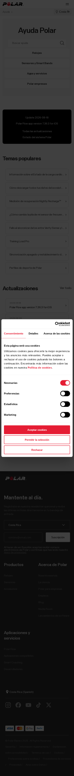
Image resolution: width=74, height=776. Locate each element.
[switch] (65, 393)
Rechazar (37, 449)
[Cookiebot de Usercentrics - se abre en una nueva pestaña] (55, 324)
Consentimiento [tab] (13, 333)
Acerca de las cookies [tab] (57, 333)
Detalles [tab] (33, 333)
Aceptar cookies (37, 429)
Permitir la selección (37, 439)
